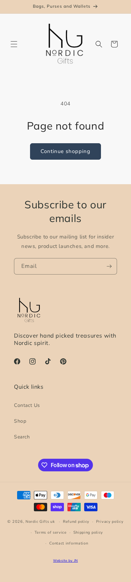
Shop (20, 421)
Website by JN (65, 560)
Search (22, 437)
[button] (14, 44)
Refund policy (76, 521)
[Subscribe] (109, 266)
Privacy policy (110, 521)
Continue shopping (65, 151)
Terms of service (51, 532)
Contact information (68, 543)
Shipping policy (88, 532)
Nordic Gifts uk (40, 521)
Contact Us (27, 405)
